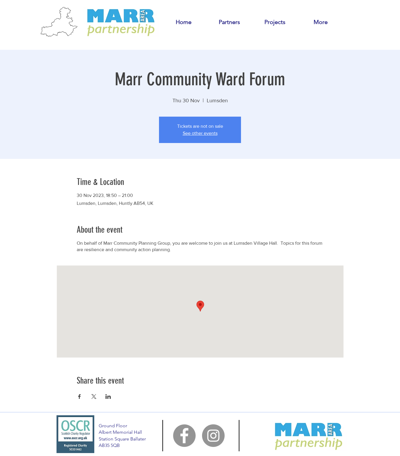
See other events (200, 133)
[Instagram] (213, 435)
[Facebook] (184, 435)
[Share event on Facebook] (79, 396)
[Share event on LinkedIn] (108, 396)
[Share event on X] (94, 396)
